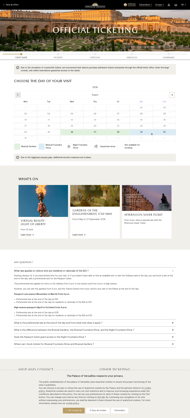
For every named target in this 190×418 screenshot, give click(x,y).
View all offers (11, 5)
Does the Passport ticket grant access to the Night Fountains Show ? (50, 337)
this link (101, 397)
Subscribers (144, 5)
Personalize (119, 410)
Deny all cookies (98, 410)
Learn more (26, 235)
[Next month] (172, 95)
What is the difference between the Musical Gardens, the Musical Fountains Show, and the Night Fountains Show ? (74, 330)
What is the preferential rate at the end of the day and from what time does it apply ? (58, 323)
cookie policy (72, 403)
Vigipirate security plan (41, 157)
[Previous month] (18, 95)
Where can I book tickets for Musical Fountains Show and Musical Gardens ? (54, 344)
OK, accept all (74, 410)
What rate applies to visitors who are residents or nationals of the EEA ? (51, 271)
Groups (158, 5)
